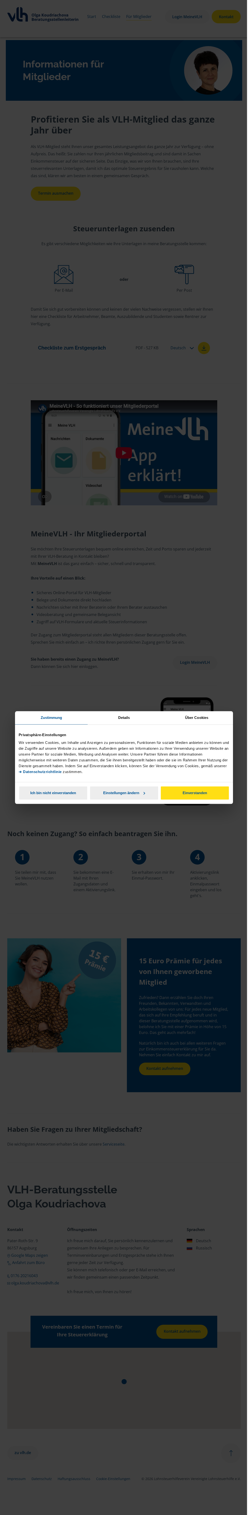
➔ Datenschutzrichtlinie (40, 772)
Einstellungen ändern (121, 793)
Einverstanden (195, 793)
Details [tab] (124, 718)
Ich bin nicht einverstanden (53, 793)
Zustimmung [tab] (51, 718)
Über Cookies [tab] (196, 718)
